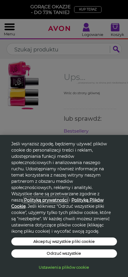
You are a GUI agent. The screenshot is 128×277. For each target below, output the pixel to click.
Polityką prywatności (46, 200)
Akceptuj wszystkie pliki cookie (64, 241)
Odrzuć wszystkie (64, 253)
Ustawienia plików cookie (64, 267)
